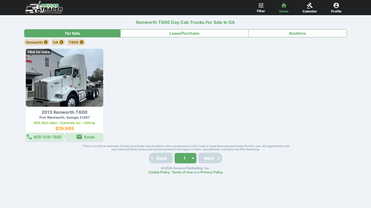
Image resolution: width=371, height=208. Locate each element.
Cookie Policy (159, 172)
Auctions (297, 33)
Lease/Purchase (184, 33)
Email (89, 137)
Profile (336, 11)
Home (283, 11)
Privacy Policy (211, 172)
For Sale (72, 33)
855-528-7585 (48, 137)
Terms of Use (182, 172)
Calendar (310, 11)
